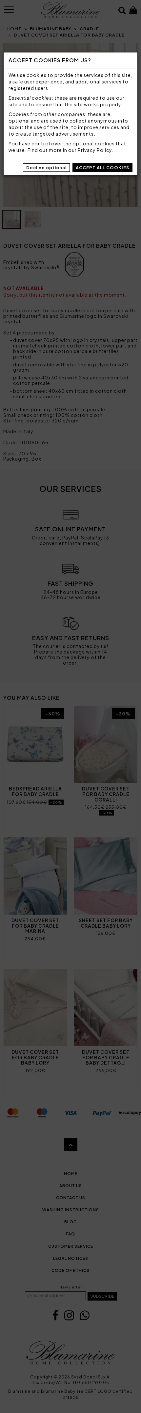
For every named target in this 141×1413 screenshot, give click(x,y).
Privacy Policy (95, 150)
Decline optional (46, 167)
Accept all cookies (102, 167)
